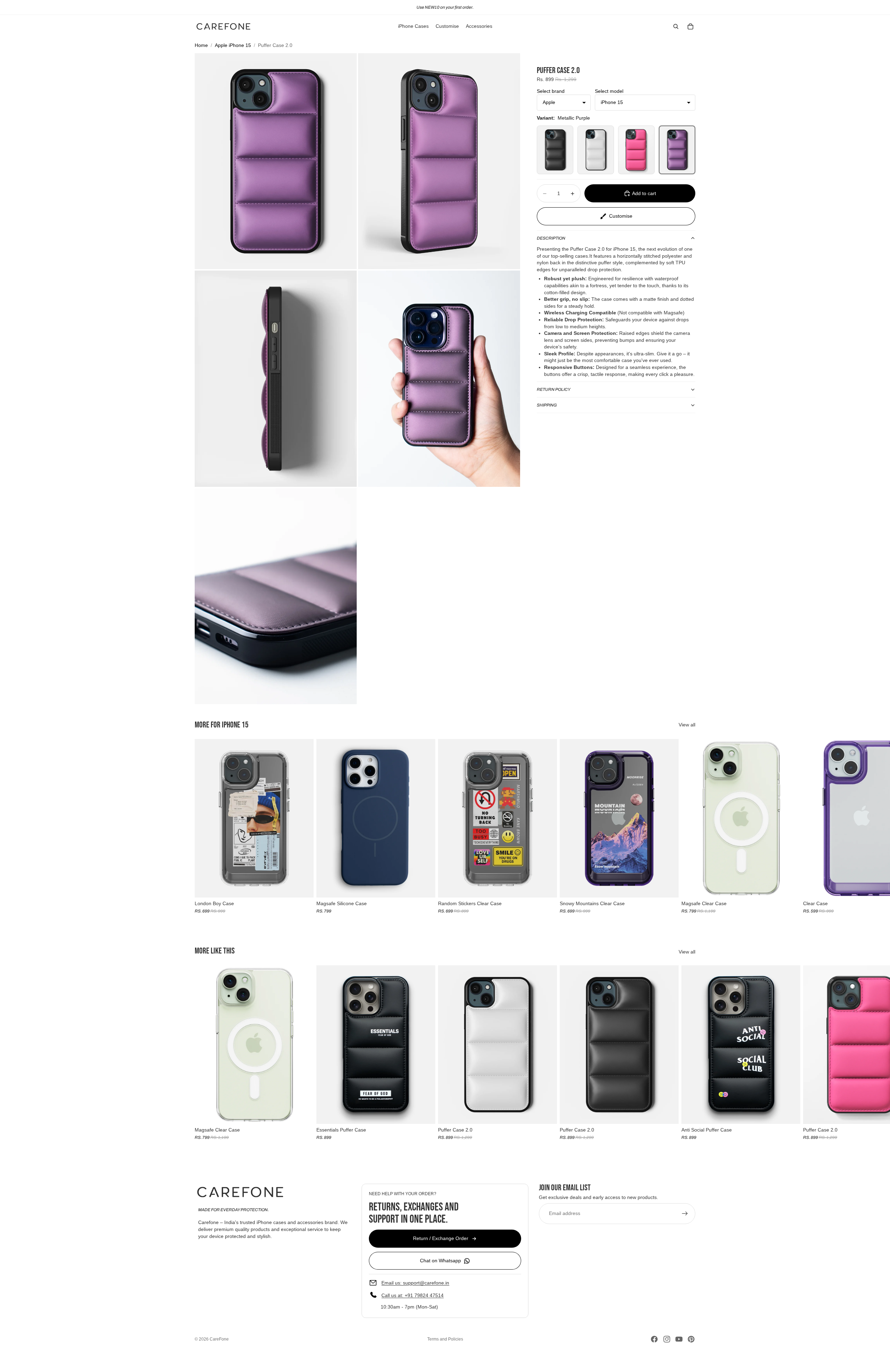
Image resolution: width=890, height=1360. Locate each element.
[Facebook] (654, 1339)
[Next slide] (687, 826)
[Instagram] (667, 1339)
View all (687, 724)
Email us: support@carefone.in (415, 1282)
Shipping (547, 405)
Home (201, 45)
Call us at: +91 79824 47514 (412, 1295)
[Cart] (690, 26)
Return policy (554, 389)
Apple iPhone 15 (233, 45)
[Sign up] (685, 1213)
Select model (609, 91)
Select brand (551, 91)
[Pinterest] (691, 1339)
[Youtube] (679, 1339)
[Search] (675, 26)
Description (551, 238)
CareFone (219, 1339)
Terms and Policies (445, 1339)
